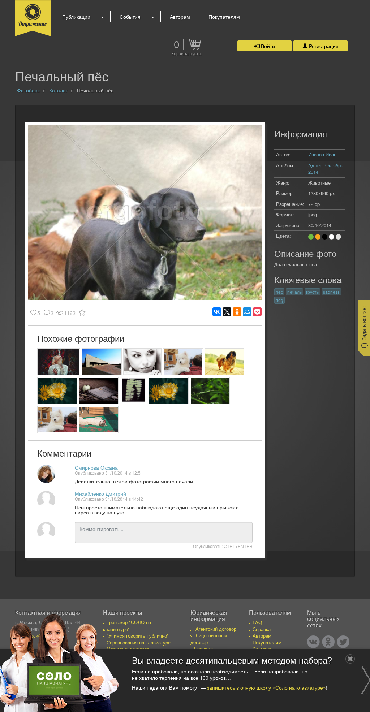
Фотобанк (28, 90)
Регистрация (323, 45)
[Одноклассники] (237, 311)
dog (279, 300)
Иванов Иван (322, 154)
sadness (331, 292)
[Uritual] (133, 390)
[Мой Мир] (247, 311)
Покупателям (224, 16)
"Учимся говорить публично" (138, 635)
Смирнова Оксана (96, 467)
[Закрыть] (350, 659)
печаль (294, 292)
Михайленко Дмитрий (100, 493)
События (130, 16)
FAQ (257, 622)
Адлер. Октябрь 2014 (325, 169)
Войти (267, 45)
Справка (262, 629)
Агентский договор (215, 628)
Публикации (76, 16)
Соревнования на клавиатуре (139, 642)
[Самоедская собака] (183, 361)
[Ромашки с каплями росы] (57, 390)
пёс (279, 292)
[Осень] (99, 390)
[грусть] (142, 361)
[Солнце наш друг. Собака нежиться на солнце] (99, 419)
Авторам (180, 16)
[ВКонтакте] (216, 311)
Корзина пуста (186, 54)
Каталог (58, 90)
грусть (312, 292)
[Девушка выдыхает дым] (58, 361)
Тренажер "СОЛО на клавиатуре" (127, 626)
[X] (227, 311)
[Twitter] (343, 641)
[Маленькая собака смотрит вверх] (224, 361)
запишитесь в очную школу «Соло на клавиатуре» (266, 687)
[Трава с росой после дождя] (210, 390)
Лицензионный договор (208, 639)
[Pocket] (257, 311)
